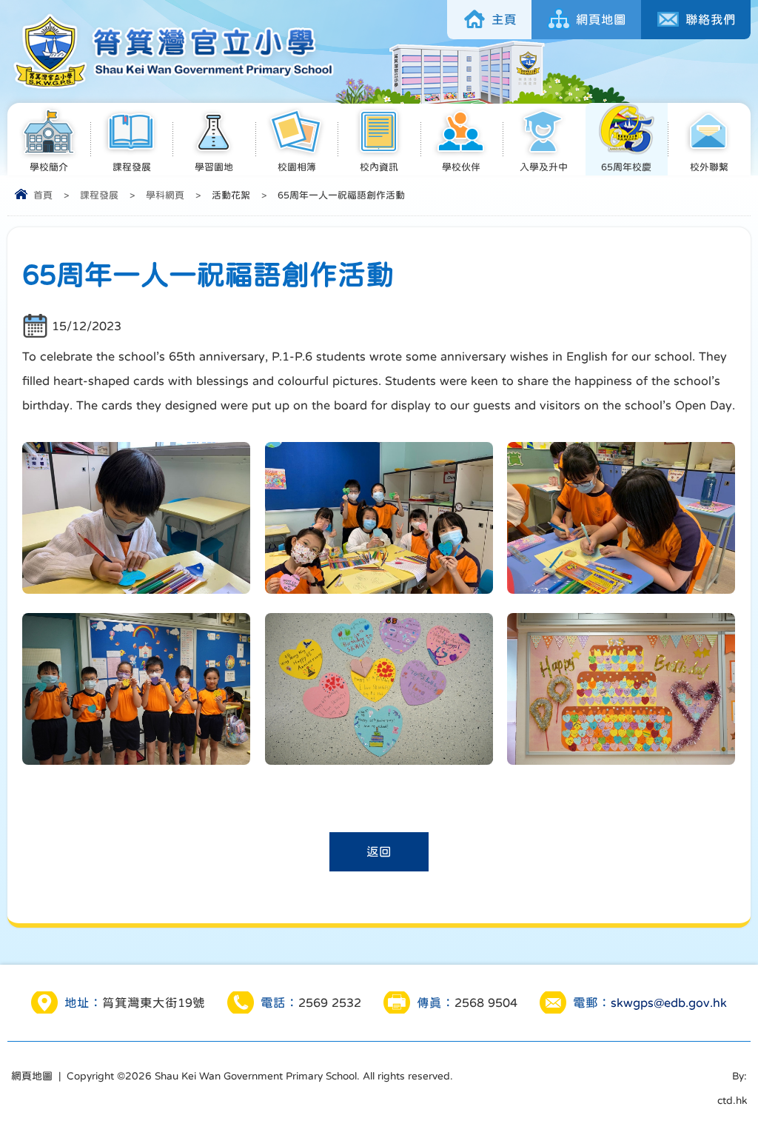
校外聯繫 (709, 167)
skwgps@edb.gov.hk (669, 1002)
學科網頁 (165, 195)
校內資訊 (379, 167)
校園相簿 (297, 167)
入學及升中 (544, 167)
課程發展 (132, 167)
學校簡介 (49, 167)
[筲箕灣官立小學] (171, 87)
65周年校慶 (626, 167)
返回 (379, 851)
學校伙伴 (461, 167)
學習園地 (214, 167)
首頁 (43, 195)
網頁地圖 (32, 1076)
